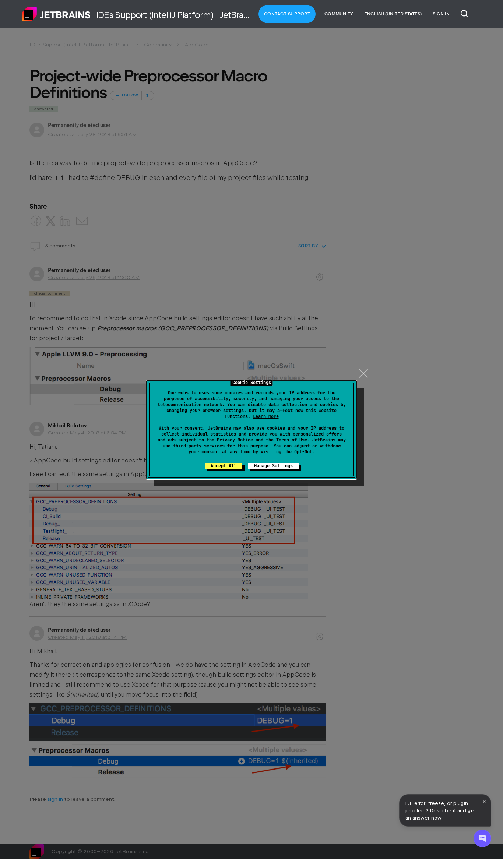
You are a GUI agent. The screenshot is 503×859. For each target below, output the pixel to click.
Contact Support (287, 14)
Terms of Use (291, 440)
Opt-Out (303, 452)
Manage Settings (273, 466)
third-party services (199, 446)
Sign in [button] (441, 14)
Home (56, 14)
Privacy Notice (235, 440)
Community (338, 14)
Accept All (223, 466)
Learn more (266, 416)
